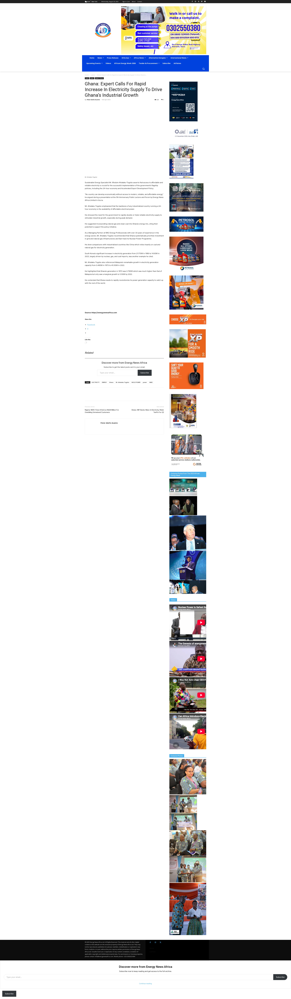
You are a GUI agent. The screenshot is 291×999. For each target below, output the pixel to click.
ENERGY (104, 382)
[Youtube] (205, 1)
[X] (198, 1)
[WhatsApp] (97, 105)
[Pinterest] (113, 105)
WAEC (151, 382)
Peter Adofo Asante (93, 99)
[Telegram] (102, 105)
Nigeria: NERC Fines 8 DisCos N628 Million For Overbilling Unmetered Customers (102, 411)
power (92, 78)
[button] (203, 69)
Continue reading (145, 983)
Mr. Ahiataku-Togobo (122, 382)
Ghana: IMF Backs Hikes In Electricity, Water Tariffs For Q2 (148, 411)
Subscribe (144, 373)
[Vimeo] (201, 1)
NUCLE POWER (136, 382)
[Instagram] (195, 1)
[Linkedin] (108, 105)
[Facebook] (192, 1)
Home (87, 75)
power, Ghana (99, 78)
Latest (93, 75)
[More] (118, 105)
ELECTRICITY (95, 382)
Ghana (111, 382)
